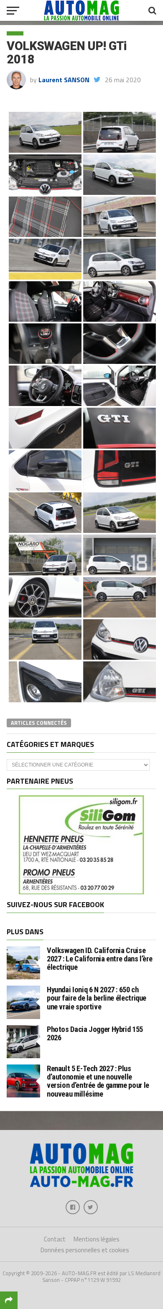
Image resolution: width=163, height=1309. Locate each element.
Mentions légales (97, 1239)
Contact (55, 1239)
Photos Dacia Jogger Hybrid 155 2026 (95, 1033)
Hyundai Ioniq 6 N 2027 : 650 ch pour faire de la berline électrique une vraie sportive (96, 998)
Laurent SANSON (63, 80)
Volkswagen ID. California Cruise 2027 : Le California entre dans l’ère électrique (99, 958)
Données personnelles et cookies (85, 1250)
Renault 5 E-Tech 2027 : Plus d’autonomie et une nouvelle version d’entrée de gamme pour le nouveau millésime (98, 1081)
